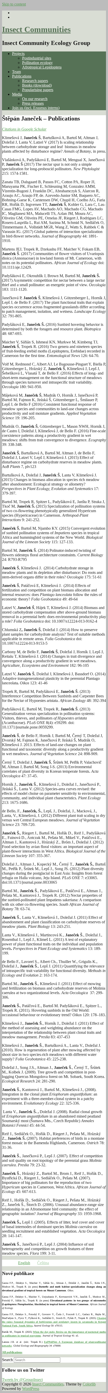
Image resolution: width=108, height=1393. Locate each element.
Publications (21, 76)
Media (17, 94)
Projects (18, 53)
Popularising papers (37, 90)
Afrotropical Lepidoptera (42, 67)
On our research (34, 99)
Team (16, 72)
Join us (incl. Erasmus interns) (36, 108)
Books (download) (37, 85)
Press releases (33, 103)
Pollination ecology (37, 62)
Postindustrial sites (36, 58)
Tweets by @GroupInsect (22, 1379)
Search (7, 1360)
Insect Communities (36, 29)
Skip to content (14, 4)
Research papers (35, 81)
